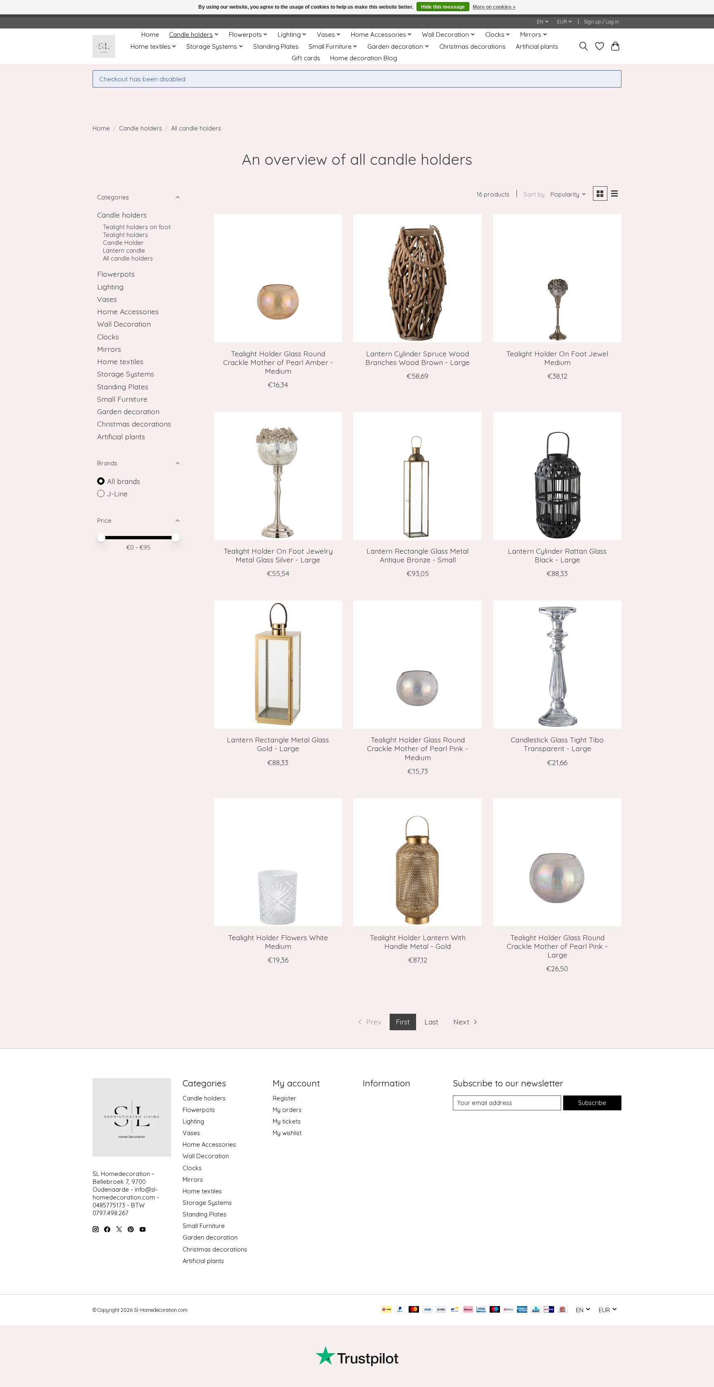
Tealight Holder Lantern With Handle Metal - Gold (418, 942)
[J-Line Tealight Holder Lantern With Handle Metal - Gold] (417, 862)
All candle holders (128, 258)
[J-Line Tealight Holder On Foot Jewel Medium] (557, 278)
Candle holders (140, 128)
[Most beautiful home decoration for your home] (104, 46)
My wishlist (287, 1133)
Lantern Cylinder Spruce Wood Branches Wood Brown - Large (417, 358)
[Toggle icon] (584, 46)
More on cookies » (494, 7)
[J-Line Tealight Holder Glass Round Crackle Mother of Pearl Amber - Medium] (278, 278)
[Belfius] (508, 1310)
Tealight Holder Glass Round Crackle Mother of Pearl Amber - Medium (278, 362)
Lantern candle (124, 250)
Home (150, 34)
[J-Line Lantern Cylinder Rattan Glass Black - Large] (557, 476)
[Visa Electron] (481, 1310)
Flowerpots (116, 273)
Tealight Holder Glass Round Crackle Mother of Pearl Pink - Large (557, 946)
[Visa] (427, 1310)
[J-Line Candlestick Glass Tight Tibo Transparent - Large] (557, 664)
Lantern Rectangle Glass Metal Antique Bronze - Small (418, 555)
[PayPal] (400, 1310)
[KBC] (536, 1310)
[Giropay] (549, 1310)
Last (431, 1021)
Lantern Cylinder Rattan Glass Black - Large (557, 555)
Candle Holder (123, 243)
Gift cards (306, 58)
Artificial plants (537, 46)
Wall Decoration (124, 323)
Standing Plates (276, 46)
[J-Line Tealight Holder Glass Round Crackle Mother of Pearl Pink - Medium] (417, 664)
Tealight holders (125, 235)
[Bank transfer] (441, 1310)
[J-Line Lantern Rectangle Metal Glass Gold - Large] (278, 664)
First (403, 1021)
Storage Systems (125, 373)
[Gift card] (562, 1310)
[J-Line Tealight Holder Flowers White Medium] (278, 862)
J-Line (117, 493)
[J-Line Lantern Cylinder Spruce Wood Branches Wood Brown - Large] (417, 278)
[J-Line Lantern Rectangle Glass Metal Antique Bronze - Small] (417, 476)
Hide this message (443, 7)
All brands (123, 481)
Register (284, 1098)
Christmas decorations (472, 46)
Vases (107, 298)
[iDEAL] (386, 1310)
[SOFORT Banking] (468, 1310)
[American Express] (522, 1310)
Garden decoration (128, 411)
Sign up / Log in (601, 22)
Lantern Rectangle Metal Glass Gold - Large (278, 744)
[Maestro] (495, 1310)
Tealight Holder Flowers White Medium (278, 942)
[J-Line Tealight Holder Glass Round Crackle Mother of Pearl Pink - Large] (557, 862)
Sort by (534, 194)
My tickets (287, 1121)
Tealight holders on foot (137, 227)
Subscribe (592, 1103)
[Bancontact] (455, 1310)
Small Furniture (122, 398)
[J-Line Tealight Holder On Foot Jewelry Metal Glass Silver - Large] (278, 476)
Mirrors (109, 348)
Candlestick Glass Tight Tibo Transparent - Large (557, 744)
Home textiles (120, 361)
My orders (287, 1110)
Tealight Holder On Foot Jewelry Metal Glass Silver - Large (278, 555)
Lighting (110, 286)
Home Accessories (128, 311)
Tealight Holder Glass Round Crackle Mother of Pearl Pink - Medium (417, 748)
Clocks (108, 336)
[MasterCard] (414, 1310)
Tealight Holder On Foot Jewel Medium (557, 358)
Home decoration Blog (363, 58)
